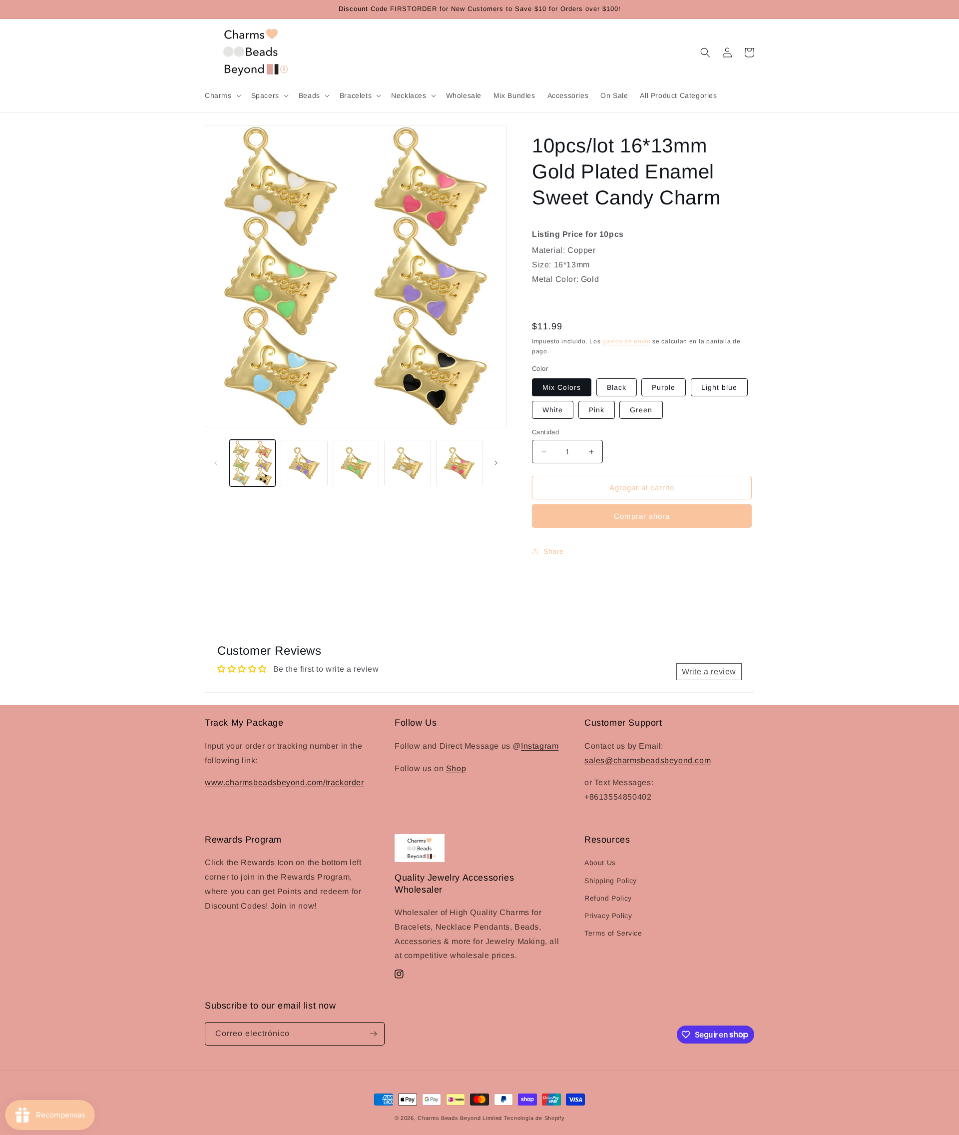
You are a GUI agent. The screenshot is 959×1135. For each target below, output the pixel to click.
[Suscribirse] (373, 1034)
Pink (596, 410)
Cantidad (545, 432)
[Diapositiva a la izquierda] (216, 463)
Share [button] (553, 551)
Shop (456, 768)
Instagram (539, 745)
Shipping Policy (610, 881)
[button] (222, 95)
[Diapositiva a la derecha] (496, 463)
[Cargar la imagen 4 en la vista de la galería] (407, 463)
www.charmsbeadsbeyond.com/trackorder (284, 782)
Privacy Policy (608, 916)
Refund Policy (608, 898)
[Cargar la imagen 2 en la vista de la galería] (304, 463)
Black (616, 387)
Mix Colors (561, 387)
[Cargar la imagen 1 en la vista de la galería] (252, 463)
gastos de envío (626, 341)
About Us (600, 863)
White (552, 410)
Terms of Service (613, 933)
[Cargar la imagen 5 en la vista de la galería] (459, 463)
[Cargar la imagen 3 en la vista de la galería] (356, 463)
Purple (663, 387)
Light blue (719, 387)
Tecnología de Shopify (534, 1118)
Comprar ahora (642, 516)
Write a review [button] (709, 671)
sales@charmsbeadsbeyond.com (647, 760)
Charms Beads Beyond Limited (460, 1118)
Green (641, 410)
